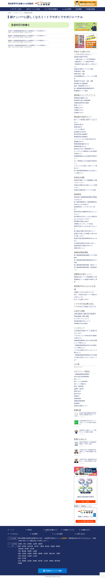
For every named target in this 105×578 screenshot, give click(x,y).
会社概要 (35, 534)
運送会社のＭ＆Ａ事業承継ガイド (84, 149)
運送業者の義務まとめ (81, 98)
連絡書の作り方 (78, 141)
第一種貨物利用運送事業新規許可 (84, 88)
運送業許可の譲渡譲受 (81, 83)
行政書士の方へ (86, 530)
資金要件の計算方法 (80, 132)
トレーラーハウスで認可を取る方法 (85, 139)
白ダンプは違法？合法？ (81, 299)
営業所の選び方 (78, 124)
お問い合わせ (81, 534)
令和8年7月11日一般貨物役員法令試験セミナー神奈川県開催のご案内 (87, 451)
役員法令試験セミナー (81, 406)
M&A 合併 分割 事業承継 (81, 376)
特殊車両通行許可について (82, 321)
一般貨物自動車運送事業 (81, 374)
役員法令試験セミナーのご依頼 (83, 69)
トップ (12, 530)
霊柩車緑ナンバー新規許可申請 (84, 61)
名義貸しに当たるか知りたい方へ (84, 292)
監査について (78, 105)
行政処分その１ (78, 107)
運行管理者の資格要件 (81, 134)
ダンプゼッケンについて (81, 318)
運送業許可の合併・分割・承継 (83, 81)
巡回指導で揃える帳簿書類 (82, 100)
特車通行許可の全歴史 (81, 323)
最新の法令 (77, 391)
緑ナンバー (77, 379)
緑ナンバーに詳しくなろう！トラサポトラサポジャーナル (46, 17)
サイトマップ (78, 367)
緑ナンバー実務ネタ (80, 384)
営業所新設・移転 (79, 71)
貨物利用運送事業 (79, 401)
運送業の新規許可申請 (81, 57)
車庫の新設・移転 (79, 74)
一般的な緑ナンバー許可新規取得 (85, 59)
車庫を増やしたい (79, 248)
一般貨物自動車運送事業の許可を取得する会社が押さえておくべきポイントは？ (85, 357)
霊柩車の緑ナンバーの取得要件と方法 (85, 277)
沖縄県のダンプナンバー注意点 (83, 224)
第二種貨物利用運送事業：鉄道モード (85, 265)
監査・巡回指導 (78, 386)
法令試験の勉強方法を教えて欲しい (85, 243)
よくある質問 (58, 534)
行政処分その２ (78, 110)
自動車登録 (77, 398)
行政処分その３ (78, 112)
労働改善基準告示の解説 (81, 103)
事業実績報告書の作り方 (81, 144)
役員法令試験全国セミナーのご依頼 (85, 190)
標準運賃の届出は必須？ (81, 221)
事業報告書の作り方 (80, 146)
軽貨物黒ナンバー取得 (81, 91)
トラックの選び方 (79, 129)
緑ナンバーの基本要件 (81, 381)
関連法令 (76, 396)
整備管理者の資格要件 (81, 136)
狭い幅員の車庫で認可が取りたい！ (85, 231)
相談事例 (76, 403)
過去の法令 (77, 393)
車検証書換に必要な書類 (81, 316)
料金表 (30, 530)
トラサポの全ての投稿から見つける (85, 306)
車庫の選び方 (78, 127)
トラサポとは (14, 534)
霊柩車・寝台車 (78, 389)
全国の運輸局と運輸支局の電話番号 (85, 314)
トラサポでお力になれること (83, 54)
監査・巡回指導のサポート (82, 86)
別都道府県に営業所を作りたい (83, 245)
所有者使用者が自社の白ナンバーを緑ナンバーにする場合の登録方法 (87, 422)
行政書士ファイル (68, 530)
